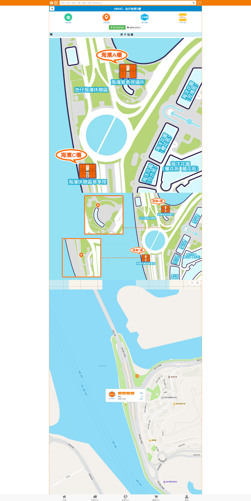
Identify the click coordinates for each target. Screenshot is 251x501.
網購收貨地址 (134, 27)
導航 (141, 393)
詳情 (141, 399)
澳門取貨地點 (117, 27)
